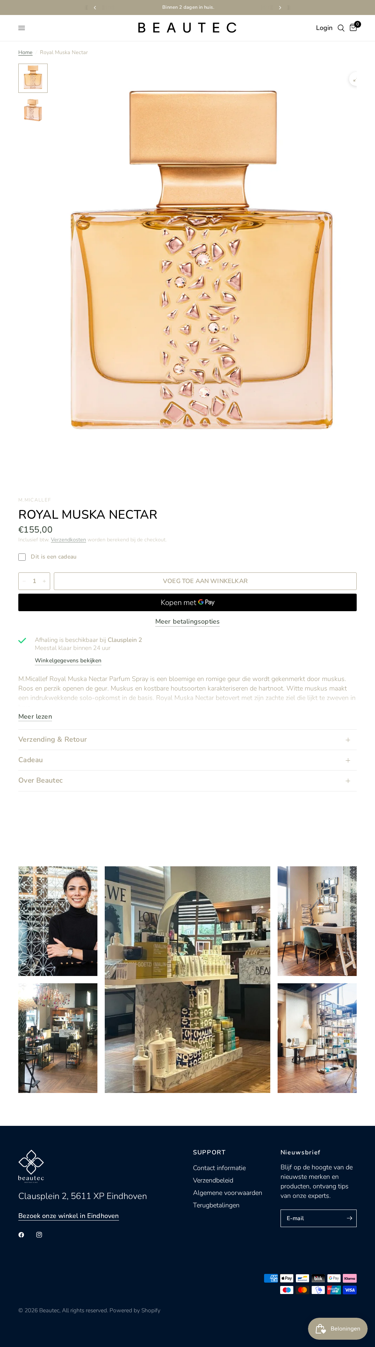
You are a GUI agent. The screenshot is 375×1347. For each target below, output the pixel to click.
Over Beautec (40, 780)
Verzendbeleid (213, 1180)
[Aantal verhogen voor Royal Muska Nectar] (44, 581)
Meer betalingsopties (187, 621)
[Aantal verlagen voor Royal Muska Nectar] (24, 581)
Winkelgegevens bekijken (68, 660)
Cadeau (30, 760)
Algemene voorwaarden (227, 1192)
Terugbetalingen (216, 1205)
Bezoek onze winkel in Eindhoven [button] (68, 1215)
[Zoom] (356, 79)
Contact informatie (219, 1168)
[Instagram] (44, 1235)
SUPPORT (209, 1153)
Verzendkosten (68, 539)
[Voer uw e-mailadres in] (349, 1218)
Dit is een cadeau (53, 557)
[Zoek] (341, 28)
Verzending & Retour (52, 739)
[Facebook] (26, 1235)
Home (25, 52)
